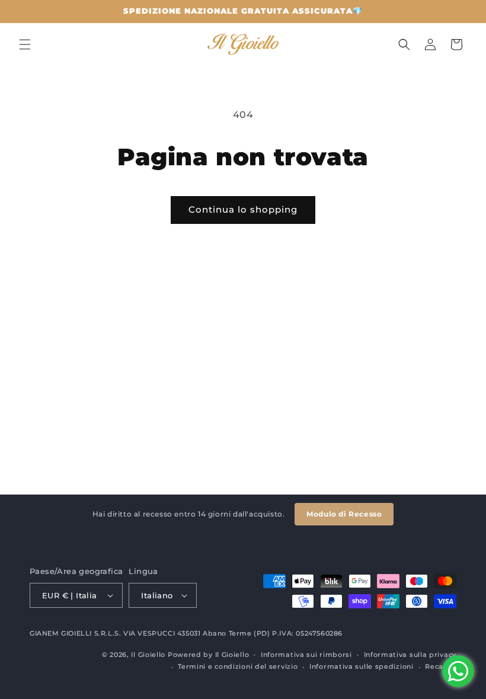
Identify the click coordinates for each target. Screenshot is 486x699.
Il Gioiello (148, 654)
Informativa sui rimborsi (306, 654)
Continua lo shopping (243, 209)
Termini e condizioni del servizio (238, 666)
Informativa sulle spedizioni (361, 666)
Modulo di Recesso (344, 513)
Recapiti (440, 666)
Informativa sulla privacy (410, 654)
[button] (25, 44)
